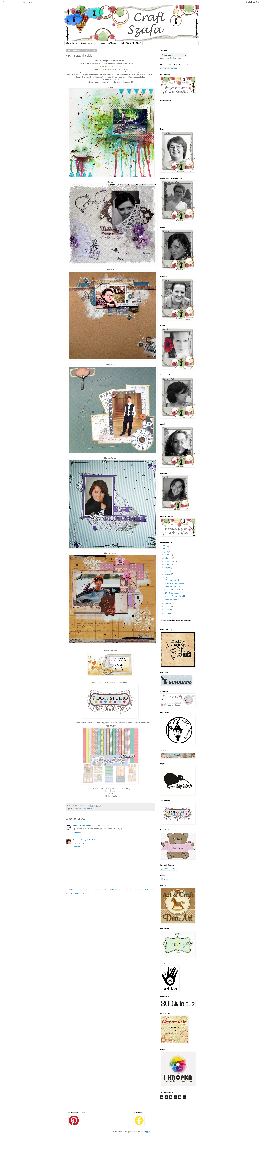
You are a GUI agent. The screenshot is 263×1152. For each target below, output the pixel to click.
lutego (167, 610)
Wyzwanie (88, 809)
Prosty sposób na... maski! (174, 583)
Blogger (147, 1132)
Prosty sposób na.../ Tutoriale (107, 43)
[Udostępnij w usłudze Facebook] (97, 805)
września (168, 564)
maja (167, 577)
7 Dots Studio (77, 809)
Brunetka (76, 840)
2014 (165, 549)
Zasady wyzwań (86, 43)
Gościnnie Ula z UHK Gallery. (175, 590)
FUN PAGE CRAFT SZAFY (131, 43)
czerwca (168, 574)
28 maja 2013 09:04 (88, 840)
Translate (178, 59)
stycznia (168, 613)
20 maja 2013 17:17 (101, 825)
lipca (167, 571)
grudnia (168, 555)
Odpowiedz (77, 832)
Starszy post (149, 890)
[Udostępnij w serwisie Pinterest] (99, 805)
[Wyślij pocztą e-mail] (89, 805)
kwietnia (168, 603)
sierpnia (168, 568)
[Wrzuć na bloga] (91, 805)
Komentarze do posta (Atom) (85, 893)
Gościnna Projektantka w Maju (175, 596)
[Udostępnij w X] (94, 805)
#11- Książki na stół (171, 580)
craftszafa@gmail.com (168, 68)
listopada (168, 558)
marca (167, 607)
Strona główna (71, 43)
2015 (165, 546)
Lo (84, 809)
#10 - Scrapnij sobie (171, 593)
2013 (165, 552)
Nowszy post (71, 890)
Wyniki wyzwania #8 (171, 599)
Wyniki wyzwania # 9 (172, 587)
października (170, 561)
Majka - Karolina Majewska (83, 825)
